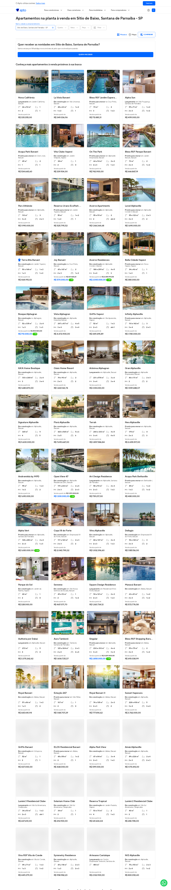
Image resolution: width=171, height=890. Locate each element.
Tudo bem (149, 3)
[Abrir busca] (153, 10)
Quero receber (85, 55)
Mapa (134, 34)
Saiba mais (40, 3)
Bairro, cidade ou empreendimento (28, 24)
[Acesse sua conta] (148, 10)
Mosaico (123, 34)
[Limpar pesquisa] (53, 28)
